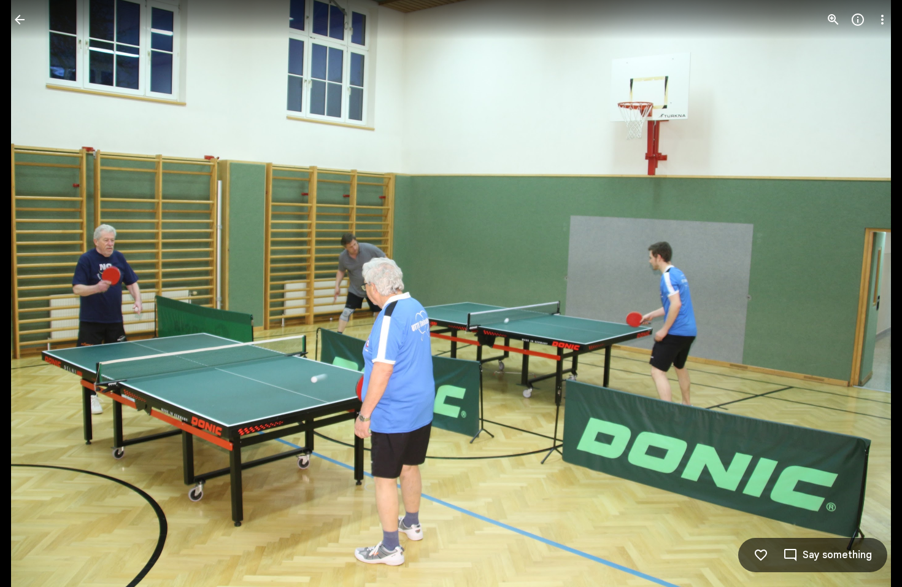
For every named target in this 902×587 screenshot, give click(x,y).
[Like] (761, 555)
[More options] (882, 19)
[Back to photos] (19, 19)
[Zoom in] (833, 19)
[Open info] (858, 19)
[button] (34, 293)
